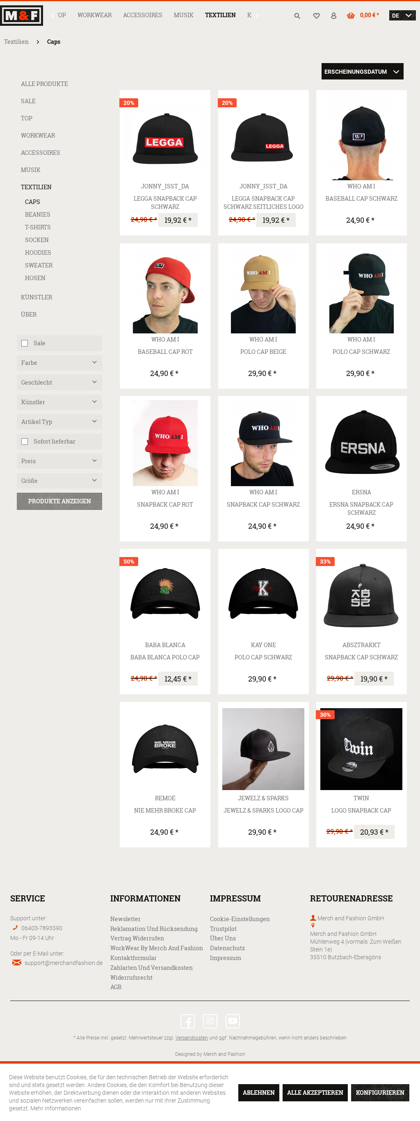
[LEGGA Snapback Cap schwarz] (165, 137)
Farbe (29, 363)
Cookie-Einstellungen (240, 919)
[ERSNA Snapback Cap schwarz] (361, 443)
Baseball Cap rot (165, 352)
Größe (29, 481)
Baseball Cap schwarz (361, 198)
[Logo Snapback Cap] (361, 749)
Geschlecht (36, 382)
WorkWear (38, 135)
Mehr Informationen (55, 1108)
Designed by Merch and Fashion (210, 1054)
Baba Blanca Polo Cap (165, 657)
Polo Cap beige (263, 352)
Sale (28, 101)
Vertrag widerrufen (137, 938)
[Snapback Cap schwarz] (263, 443)
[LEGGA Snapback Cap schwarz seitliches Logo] (263, 137)
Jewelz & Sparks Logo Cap (264, 810)
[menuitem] (60, 15)
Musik (31, 170)
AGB (115, 987)
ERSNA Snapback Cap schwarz (361, 508)
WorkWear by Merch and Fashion (156, 948)
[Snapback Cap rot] (165, 443)
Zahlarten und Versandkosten (151, 968)
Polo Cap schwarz (361, 352)
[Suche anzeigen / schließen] (298, 16)
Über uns (223, 938)
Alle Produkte (44, 84)
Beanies (37, 214)
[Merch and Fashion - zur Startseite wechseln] (23, 15)
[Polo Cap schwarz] (361, 290)
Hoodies (38, 252)
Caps (32, 202)
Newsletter (125, 919)
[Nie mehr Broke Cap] (165, 749)
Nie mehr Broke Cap (165, 810)
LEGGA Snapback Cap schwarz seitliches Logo (264, 203)
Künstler (36, 297)
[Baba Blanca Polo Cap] (165, 596)
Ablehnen (259, 1092)
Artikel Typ (36, 422)
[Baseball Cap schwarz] (361, 137)
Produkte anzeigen (59, 501)
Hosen (35, 278)
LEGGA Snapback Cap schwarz (165, 203)
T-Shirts (38, 227)
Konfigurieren (380, 1092)
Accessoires (40, 152)
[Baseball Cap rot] (165, 290)
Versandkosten (192, 1037)
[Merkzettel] (317, 16)
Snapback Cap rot (165, 504)
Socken (37, 240)
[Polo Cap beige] (263, 290)
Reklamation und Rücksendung (154, 929)
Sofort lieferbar (54, 441)
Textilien (36, 187)
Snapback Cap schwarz (263, 504)
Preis (28, 461)
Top (26, 118)
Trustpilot (223, 929)
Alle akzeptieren (315, 1092)
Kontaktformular (133, 958)
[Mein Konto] (337, 16)
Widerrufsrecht (131, 977)
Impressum (225, 958)
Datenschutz (227, 948)
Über (29, 314)
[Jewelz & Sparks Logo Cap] (263, 749)
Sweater (38, 265)
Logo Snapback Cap (361, 810)
